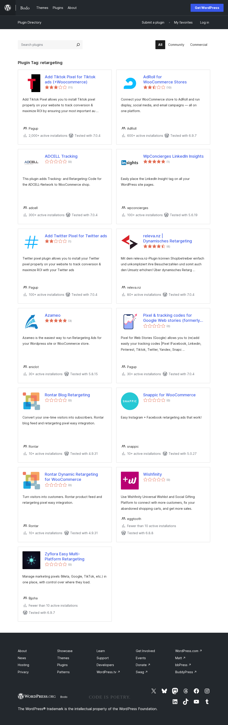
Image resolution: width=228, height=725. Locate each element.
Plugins (62, 665)
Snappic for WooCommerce (169, 395)
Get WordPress (207, 8)
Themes (63, 658)
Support (103, 658)
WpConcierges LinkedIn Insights (173, 156)
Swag (142, 672)
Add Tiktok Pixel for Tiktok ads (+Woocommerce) (70, 79)
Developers (105, 665)
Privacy (23, 672)
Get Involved (145, 651)
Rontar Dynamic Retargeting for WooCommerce (71, 477)
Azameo (53, 315)
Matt (180, 658)
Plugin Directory (29, 22)
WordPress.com (188, 651)
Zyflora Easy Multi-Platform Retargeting (64, 556)
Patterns (63, 672)
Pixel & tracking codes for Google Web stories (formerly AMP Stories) (171, 318)
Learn (101, 651)
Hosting (23, 665)
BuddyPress (186, 672)
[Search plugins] (78, 44)
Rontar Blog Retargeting (67, 395)
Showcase (65, 651)
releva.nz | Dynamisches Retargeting (167, 238)
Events (141, 658)
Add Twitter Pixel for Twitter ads (76, 236)
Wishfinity (152, 474)
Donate (143, 665)
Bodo (63, 697)
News (22, 658)
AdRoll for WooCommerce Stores (165, 79)
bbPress (183, 665)
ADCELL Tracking (61, 156)
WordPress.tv (108, 672)
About (22, 651)
